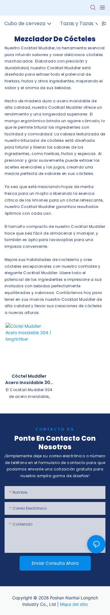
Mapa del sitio (74, 604)
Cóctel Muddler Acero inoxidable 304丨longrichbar (29, 379)
